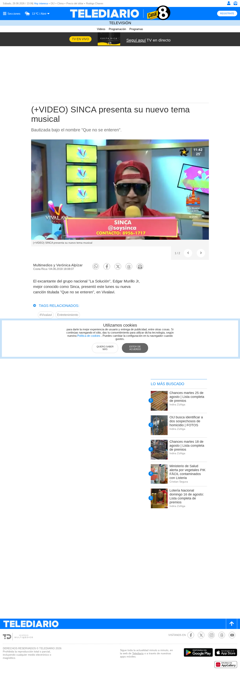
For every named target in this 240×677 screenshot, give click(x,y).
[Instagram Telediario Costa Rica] (211, 635)
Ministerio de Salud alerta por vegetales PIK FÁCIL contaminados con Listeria (188, 472)
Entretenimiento (67, 314)
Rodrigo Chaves (94, 3)
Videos (101, 29)
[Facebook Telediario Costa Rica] (191, 635)
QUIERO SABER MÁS (105, 348)
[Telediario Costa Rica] (120, 13)
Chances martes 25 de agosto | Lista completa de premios (187, 397)
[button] (96, 266)
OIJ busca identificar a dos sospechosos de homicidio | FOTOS (186, 421)
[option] (120, 192)
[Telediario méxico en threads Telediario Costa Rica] (221, 635)
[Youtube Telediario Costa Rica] (232, 635)
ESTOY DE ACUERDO (135, 348)
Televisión (120, 23)
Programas (136, 29)
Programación (117, 29)
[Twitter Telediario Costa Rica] (201, 635)
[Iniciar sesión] (229, 3)
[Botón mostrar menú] (12, 13)
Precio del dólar (74, 3)
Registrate (227, 13)
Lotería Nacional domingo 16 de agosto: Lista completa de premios (187, 496)
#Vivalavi (46, 314)
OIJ (53, 3)
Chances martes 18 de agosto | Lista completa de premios (187, 445)
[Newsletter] (235, 4)
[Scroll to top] (231, 624)
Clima (60, 3)
